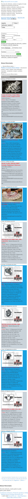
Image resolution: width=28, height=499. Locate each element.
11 (18, 477)
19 (10, 478)
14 (25, 477)
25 (23, 478)
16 (4, 478)
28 (6, 480)
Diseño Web (10, 497)
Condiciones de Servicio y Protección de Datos (11, 493)
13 (22, 477)
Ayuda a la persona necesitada (10, 139)
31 (12, 480)
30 (10, 480)
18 (8, 478)
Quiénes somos (5, 494)
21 (15, 478)
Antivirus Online (17, 497)
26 (26, 478)
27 (4, 480)
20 (13, 478)
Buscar (3, 42)
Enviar (18, 54)
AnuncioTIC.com (12, 496)
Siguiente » (17, 480)
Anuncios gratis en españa (8, 17)
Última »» (23, 480)
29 (8, 480)
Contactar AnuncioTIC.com (16, 494)
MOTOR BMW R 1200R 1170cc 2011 (11, 409)
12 (20, 477)
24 (21, 478)
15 (2, 478)
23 (19, 478)
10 (16, 477)
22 (17, 478)
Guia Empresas (22, 496)
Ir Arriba (26, 493)
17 (6, 478)
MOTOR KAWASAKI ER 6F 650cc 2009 (12, 449)
